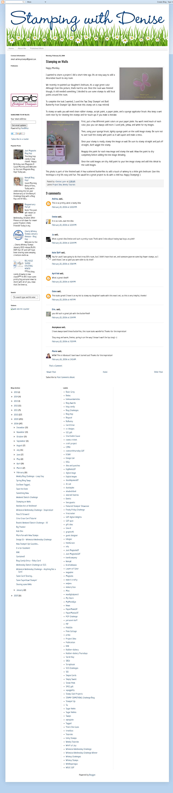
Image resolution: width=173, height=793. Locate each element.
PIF (67, 624)
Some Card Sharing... (24, 576)
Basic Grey (70, 392)
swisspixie (70, 720)
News (68, 606)
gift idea (69, 525)
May (19, 459)
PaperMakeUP (71, 609)
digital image (71, 473)
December (21, 428)
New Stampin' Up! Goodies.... (27, 544)
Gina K (68, 528)
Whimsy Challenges (73, 757)
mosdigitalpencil (72, 594)
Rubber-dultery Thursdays (76, 653)
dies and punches (73, 466)
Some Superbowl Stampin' (26, 580)
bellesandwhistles (73, 399)
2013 (16, 401)
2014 (16, 397)
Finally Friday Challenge (75, 510)
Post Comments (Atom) (66, 377)
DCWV (68, 455)
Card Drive (70, 425)
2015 (16, 392)
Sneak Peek (70, 683)
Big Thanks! (20, 527)
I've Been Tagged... (23, 485)
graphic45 (70, 532)
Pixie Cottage (71, 631)
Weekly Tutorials (69, 185)
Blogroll (69, 418)
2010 (16, 415)
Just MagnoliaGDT (73, 554)
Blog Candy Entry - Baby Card (28, 561)
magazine (69, 572)
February (20, 473)
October (20, 437)
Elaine (54, 291)
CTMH (68, 447)
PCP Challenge (71, 617)
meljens (68, 583)
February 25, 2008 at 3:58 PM (64, 264)
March (20, 468)
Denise (54, 217)
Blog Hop (69, 414)
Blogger (92, 775)
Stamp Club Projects (74, 694)
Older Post (158, 372)
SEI (67, 672)
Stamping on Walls (23, 502)
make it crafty (71, 580)
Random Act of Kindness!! (26, 506)
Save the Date (22, 489)
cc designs (70, 429)
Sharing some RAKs (24, 584)
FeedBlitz (24, 128)
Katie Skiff (56, 253)
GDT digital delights (74, 517)
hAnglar (69, 539)
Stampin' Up (70, 701)
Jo (53, 235)
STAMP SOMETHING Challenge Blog (80, 698)
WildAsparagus (72, 764)
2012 (16, 406)
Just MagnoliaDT (72, 550)
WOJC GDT (70, 768)
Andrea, (55, 199)
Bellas (68, 396)
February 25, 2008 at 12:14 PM (64, 225)
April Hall (55, 274)
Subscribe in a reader (20, 139)
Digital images (71, 477)
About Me (22, 48)
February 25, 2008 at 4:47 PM (64, 300)
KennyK (68, 561)
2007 (16, 596)
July (18, 450)
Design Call (70, 458)
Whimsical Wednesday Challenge (78, 749)
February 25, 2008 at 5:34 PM (64, 318)
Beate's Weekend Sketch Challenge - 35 (32, 523)
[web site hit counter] (20, 309)
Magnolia (69, 576)
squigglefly (70, 690)
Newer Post (51, 372)
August (20, 446)
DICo (68, 462)
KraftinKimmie (71, 565)
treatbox (69, 731)
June (19, 455)
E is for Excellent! (23, 548)
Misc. (68, 591)
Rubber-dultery (72, 650)
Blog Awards (71, 403)
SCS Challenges (72, 668)
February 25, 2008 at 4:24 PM (64, 282)
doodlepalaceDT (72, 480)
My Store (70, 598)
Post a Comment (55, 366)
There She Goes (72, 727)
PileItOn (69, 628)
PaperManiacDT (72, 613)
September (21, 441)
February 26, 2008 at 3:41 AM (64, 359)
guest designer (72, 536)
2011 (16, 410)
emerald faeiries (72, 495)
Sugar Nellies (71, 712)
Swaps (68, 716)
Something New (22, 493)
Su (67, 705)
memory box (71, 587)
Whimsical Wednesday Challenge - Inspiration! (34, 510)
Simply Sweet (71, 679)
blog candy (70, 407)
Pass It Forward (22, 514)
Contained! (20, 557)
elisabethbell (71, 491)
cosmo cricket (71, 440)
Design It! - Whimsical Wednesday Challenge (33, 540)
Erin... (54, 309)
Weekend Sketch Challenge (27, 497)
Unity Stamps (71, 738)
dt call (68, 484)
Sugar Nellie (70, 709)
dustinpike (70, 488)
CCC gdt (69, 432)
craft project (71, 444)
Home (11, 48)
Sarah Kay (70, 657)
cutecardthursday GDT (75, 451)
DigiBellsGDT (71, 469)
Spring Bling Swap (23, 481)
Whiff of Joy (71, 746)
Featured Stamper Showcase (77, 506)
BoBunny (69, 421)
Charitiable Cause (73, 436)
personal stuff (71, 620)
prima (68, 635)
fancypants (70, 502)
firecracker (70, 513)
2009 (16, 419)
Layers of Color (72, 569)
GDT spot (69, 521)
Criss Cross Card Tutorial (26, 518)
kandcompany (71, 558)
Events (68, 499)
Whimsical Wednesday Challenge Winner (81, 753)
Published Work (37, 48)
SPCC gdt (69, 687)
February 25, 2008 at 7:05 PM (64, 342)
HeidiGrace (70, 543)
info (67, 547)
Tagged (68, 723)
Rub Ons (19, 531)
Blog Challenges (72, 410)
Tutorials (69, 734)
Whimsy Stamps (72, 760)
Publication (70, 642)
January (20, 590)
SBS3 (68, 661)
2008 (16, 424)
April (19, 464)
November (21, 432)
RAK (17, 552)
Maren (54, 351)
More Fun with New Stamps (27, 535)
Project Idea (57, 185)
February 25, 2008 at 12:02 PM (64, 207)
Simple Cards (71, 675)
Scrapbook (70, 664)
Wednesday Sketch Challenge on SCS (31, 565)
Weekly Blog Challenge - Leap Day (30, 476)
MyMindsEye (71, 602)
